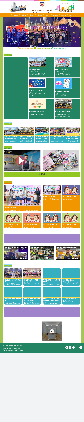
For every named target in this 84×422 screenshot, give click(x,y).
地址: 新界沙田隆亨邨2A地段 (12, 348)
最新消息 (8, 55)
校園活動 (8, 182)
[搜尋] (75, 15)
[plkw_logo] (42, 2)
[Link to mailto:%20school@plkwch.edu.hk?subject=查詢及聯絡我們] (74, 3)
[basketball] (42, 307)
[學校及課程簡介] (22, 160)
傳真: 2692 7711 (22, 350)
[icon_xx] (71, 2)
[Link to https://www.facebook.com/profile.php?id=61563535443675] (63, 3)
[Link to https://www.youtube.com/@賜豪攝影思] (68, 3)
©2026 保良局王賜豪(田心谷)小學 (12, 345)
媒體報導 (8, 124)
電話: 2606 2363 (9, 350)
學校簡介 (8, 148)
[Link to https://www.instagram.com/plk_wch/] (65, 3)
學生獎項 (8, 266)
